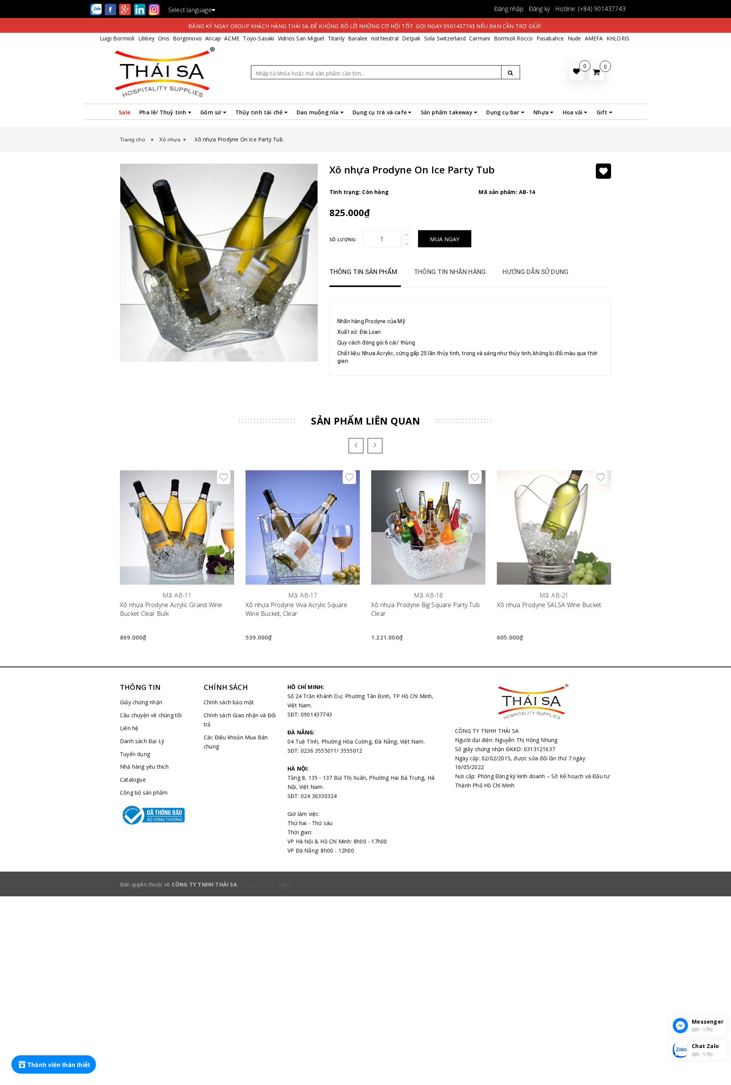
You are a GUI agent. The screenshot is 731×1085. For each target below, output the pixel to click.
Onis (163, 38)
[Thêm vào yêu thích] (603, 171)
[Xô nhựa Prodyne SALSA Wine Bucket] (554, 527)
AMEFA (594, 38)
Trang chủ (134, 139)
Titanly (336, 38)
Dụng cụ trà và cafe (380, 112)
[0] (596, 72)
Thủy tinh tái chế (259, 112)
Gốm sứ (211, 112)
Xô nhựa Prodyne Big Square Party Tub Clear (425, 609)
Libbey (146, 38)
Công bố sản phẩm (144, 792)
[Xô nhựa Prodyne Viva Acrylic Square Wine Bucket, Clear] (303, 527)
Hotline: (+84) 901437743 (590, 9)
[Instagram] (154, 9)
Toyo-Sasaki (258, 38)
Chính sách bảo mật (229, 702)
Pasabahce (550, 38)
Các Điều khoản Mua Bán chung (236, 742)
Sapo (284, 884)
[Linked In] (140, 9)
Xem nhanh (177, 591)
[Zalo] (96, 9)
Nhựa (541, 112)
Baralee (357, 38)
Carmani (479, 38)
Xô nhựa (169, 139)
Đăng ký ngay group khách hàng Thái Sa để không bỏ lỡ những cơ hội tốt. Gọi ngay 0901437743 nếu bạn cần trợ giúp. (365, 26)
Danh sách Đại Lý (142, 741)
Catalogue (133, 779)
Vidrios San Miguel (301, 38)
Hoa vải (573, 112)
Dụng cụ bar (503, 112)
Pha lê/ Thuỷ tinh (163, 112)
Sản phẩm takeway (447, 112)
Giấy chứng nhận (141, 702)
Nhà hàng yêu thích (144, 766)
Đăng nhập (509, 9)
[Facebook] (111, 9)
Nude (574, 38)
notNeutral (385, 38)
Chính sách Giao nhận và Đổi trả (240, 720)
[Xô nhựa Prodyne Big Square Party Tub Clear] (428, 527)
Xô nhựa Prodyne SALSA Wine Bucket (549, 605)
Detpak (411, 38)
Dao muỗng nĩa (318, 112)
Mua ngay (445, 239)
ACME (231, 38)
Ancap (213, 38)
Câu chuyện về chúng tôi (151, 715)
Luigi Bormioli (117, 38)
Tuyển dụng (135, 754)
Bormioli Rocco (513, 38)
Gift (603, 112)
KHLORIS (618, 38)
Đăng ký (539, 9)
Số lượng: (343, 239)
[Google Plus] (125, 9)
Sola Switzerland (445, 38)
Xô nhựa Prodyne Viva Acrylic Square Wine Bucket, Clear (297, 609)
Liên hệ (129, 728)
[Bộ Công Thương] (156, 815)
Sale (124, 112)
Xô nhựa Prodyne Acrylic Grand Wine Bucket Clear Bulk (171, 609)
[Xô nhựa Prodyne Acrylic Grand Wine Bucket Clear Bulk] (177, 527)
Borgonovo (187, 38)
